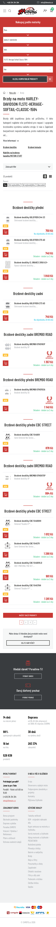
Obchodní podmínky (10, 819)
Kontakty (31, 796)
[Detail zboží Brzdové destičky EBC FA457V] (8, 545)
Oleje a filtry (32, 860)
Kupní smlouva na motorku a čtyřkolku (38, 828)
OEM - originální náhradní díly (37, 821)
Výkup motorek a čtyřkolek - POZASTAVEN (38, 839)
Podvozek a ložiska (35, 879)
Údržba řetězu (33, 883)
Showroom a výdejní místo (38, 785)
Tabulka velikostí (34, 815)
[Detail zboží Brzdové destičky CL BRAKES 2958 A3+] (8, 264)
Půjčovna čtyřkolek (35, 800)
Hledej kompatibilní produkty (25, 79)
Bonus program (8, 815)
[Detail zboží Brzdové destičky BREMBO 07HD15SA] (8, 391)
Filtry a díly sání (34, 875)
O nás (30, 781)
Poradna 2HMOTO (9, 827)
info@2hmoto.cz (47, 2)
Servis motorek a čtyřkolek (38, 833)
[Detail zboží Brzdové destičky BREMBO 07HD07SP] (8, 477)
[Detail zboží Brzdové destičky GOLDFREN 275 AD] (8, 242)
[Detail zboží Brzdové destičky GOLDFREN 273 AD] (8, 305)
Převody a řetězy (34, 848)
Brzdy (30, 856)
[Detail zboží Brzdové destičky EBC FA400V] (8, 436)
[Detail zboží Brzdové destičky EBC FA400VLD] (8, 565)
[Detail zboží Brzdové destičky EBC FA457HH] (8, 587)
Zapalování (32, 867)
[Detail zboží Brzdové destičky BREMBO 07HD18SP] (8, 346)
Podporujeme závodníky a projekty (37, 791)
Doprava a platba (9, 823)
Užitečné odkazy (35, 808)
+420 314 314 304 (13, 2)
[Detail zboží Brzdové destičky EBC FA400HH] (8, 523)
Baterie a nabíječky (35, 852)
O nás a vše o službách (38, 773)
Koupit (5, 232)
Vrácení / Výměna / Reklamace (10, 833)
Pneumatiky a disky (35, 863)
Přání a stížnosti (9, 838)
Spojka (30, 887)
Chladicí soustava (34, 871)
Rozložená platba (34, 844)
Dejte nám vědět (28, 643)
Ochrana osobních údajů (12, 842)
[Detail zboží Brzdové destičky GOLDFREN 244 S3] (8, 219)
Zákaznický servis (11, 808)
